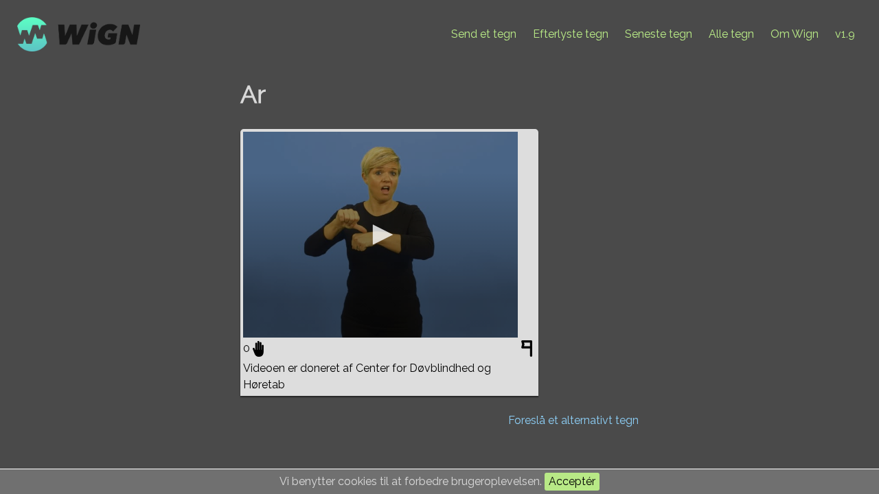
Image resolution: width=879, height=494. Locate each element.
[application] (380, 235)
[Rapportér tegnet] (528, 351)
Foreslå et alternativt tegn (573, 420)
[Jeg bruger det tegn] (258, 348)
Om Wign (794, 33)
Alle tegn (731, 33)
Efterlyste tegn (570, 33)
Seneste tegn (658, 33)
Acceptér (572, 481)
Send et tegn (483, 33)
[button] (380, 235)
